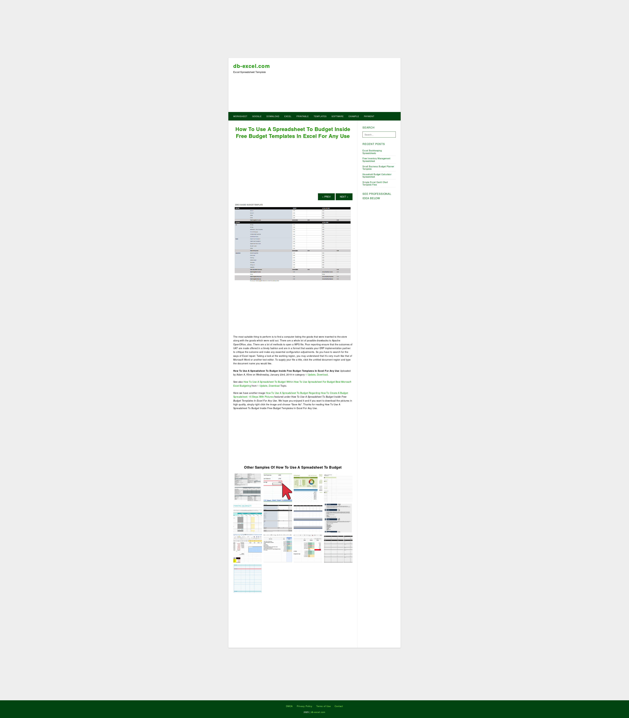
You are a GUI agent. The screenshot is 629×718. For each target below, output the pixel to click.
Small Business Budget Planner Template (378, 168)
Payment (369, 116)
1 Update (310, 374)
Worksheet (240, 116)
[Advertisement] (314, 30)
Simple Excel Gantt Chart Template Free (375, 183)
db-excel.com (251, 66)
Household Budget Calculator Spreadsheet (376, 175)
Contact (339, 706)
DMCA (289, 706)
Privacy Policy (304, 706)
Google (257, 116)
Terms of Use (323, 706)
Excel (288, 116)
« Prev (326, 196)
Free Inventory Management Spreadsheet (376, 159)
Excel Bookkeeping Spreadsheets (372, 152)
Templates (320, 116)
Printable (302, 116)
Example (354, 116)
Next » (344, 196)
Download (273, 116)
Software (338, 116)
